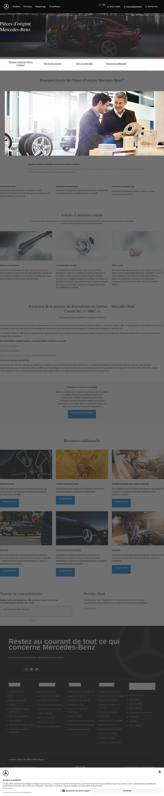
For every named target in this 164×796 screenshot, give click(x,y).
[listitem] (16, 7)
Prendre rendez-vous (8, 36)
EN (100, 5)
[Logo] (6, 6)
